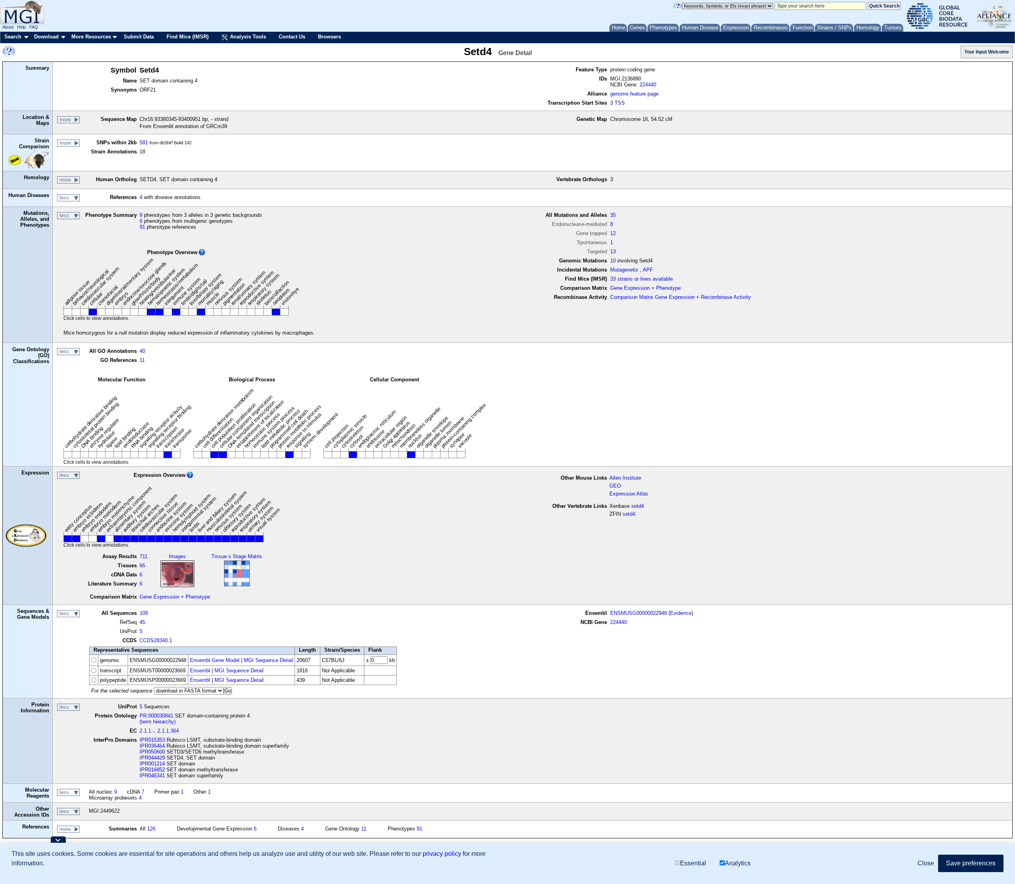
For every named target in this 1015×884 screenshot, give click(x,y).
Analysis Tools (247, 37)
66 (142, 565)
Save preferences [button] (971, 863)
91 (142, 227)
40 (142, 351)
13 (613, 251)
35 (613, 215)
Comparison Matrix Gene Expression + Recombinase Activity (680, 297)
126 (151, 829)
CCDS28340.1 (156, 640)
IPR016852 (152, 770)
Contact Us (292, 37)
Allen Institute (625, 478)
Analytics (738, 863)
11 (142, 360)
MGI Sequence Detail (268, 660)
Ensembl (200, 671)
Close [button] (925, 863)
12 (613, 233)
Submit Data (139, 37)
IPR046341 (152, 776)
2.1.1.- (147, 731)
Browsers (329, 37)
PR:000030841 (156, 716)
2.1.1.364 (168, 731)
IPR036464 (152, 746)
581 (144, 142)
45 (142, 622)
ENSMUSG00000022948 (638, 613)
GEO (615, 486)
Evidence (680, 613)
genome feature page (634, 94)
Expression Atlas (628, 494)
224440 (648, 85)
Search (12, 37)
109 (144, 613)
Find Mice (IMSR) (188, 37)
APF (648, 270)
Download (46, 37)
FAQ (33, 27)
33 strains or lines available (641, 279)
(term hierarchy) (158, 722)
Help (21, 27)
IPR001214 (152, 764)
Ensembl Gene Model (214, 660)
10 (613, 261)
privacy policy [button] (442, 853)
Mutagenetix (624, 270)
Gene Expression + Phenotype (645, 288)
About (7, 27)
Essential (693, 863)
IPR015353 (152, 740)
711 (143, 556)
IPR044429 (152, 758)
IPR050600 (152, 752)
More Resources (91, 37)
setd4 (637, 506)
